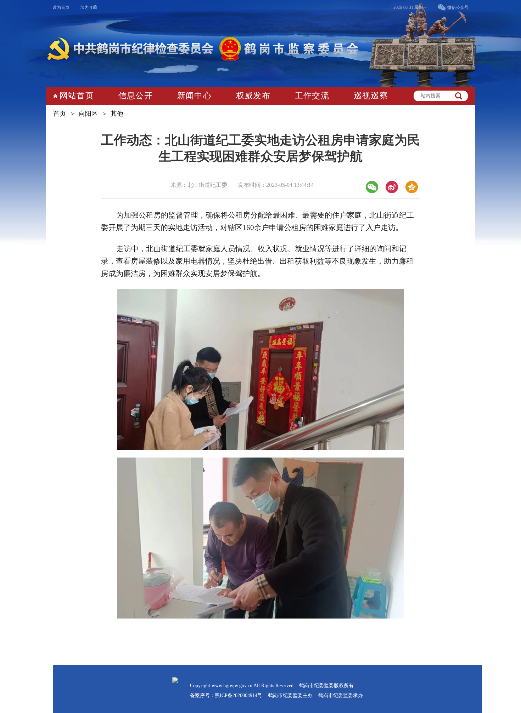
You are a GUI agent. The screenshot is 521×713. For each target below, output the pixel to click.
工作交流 (312, 95)
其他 (117, 113)
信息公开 (135, 95)
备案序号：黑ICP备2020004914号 (226, 695)
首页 (59, 113)
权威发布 (253, 95)
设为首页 (60, 7)
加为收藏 (88, 7)
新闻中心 (194, 95)
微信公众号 (458, 7)
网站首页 (77, 95)
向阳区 (88, 113)
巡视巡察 (371, 95)
